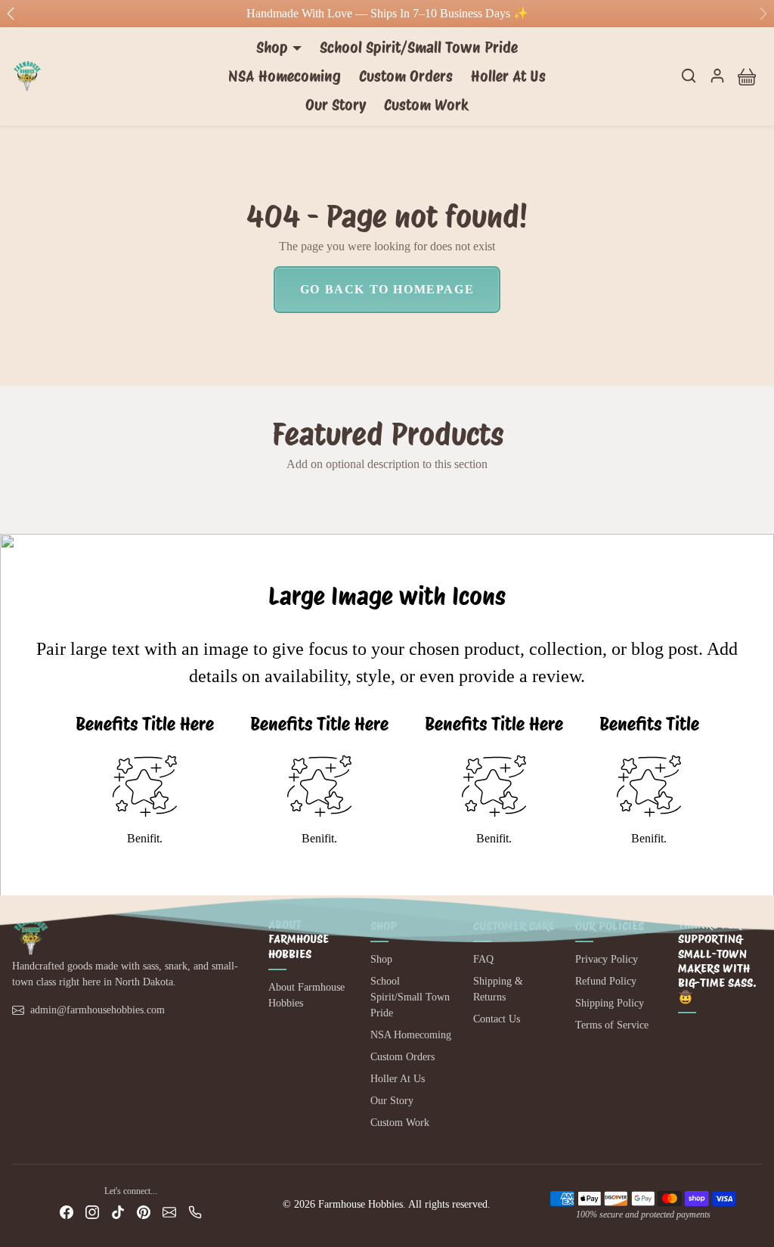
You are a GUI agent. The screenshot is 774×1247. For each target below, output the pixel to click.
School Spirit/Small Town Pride (419, 48)
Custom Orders (406, 76)
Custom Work (426, 105)
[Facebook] (66, 1212)
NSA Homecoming (284, 76)
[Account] (717, 75)
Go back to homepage (387, 289)
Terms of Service (612, 1025)
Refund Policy (605, 981)
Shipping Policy (609, 1003)
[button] (688, 75)
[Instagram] (92, 1212)
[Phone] (195, 1212)
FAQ (483, 959)
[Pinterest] (143, 1212)
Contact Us (496, 1019)
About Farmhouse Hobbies (306, 995)
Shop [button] (272, 48)
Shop (381, 959)
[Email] (169, 1212)
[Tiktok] (118, 1212)
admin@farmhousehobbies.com (97, 1010)
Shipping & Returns (498, 989)
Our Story (335, 105)
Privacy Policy (606, 959)
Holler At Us (508, 76)
